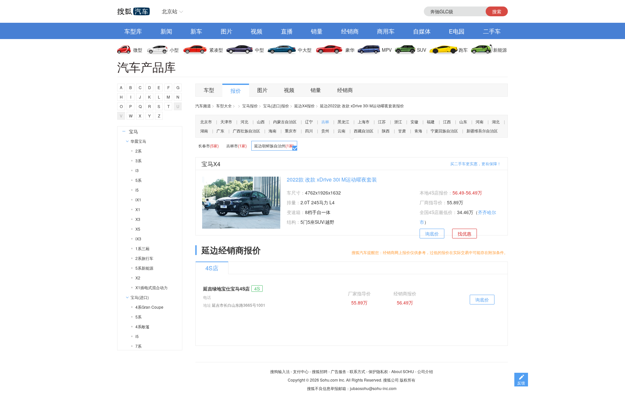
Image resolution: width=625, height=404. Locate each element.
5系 (138, 180)
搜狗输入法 (280, 371)
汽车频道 (203, 105)
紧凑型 (216, 50)
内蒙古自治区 (285, 121)
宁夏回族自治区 (444, 130)
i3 (137, 170)
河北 (244, 121)
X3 (137, 219)
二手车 (492, 31)
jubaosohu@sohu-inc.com (373, 388)
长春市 (208, 145)
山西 (261, 121)
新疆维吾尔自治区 (482, 130)
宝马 (133, 131)
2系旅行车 (144, 258)
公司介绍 (425, 371)
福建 (431, 121)
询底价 (432, 233)
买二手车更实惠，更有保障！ (475, 163)
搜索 (496, 11)
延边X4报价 (304, 105)
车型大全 (224, 105)
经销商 (350, 31)
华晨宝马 (138, 141)
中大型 (305, 50)
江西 (447, 121)
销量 (317, 31)
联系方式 (357, 371)
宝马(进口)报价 (276, 105)
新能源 (500, 50)
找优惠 (464, 233)
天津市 (226, 121)
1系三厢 (142, 248)
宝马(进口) (140, 297)
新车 (196, 31)
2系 (138, 151)
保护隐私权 (378, 371)
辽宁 (309, 121)
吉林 (325, 121)
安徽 (414, 121)
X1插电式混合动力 (151, 287)
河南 (479, 121)
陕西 (386, 130)
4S (257, 288)
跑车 (463, 50)
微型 (137, 50)
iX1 (138, 199)
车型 (209, 90)
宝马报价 (250, 105)
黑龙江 (343, 121)
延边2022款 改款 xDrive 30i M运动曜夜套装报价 (362, 105)
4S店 (211, 267)
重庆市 (291, 130)
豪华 (349, 50)
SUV (421, 50)
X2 (137, 277)
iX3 (138, 238)
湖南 (204, 130)
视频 (256, 31)
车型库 (133, 31)
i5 (137, 190)
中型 (259, 50)
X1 (137, 209)
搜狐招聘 (319, 371)
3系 (138, 160)
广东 (220, 130)
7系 (138, 346)
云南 (341, 130)
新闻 (166, 31)
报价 (235, 90)
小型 (174, 50)
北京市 (206, 121)
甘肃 (402, 130)
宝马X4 (210, 163)
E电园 (457, 31)
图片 (226, 31)
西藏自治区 (363, 130)
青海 (418, 130)
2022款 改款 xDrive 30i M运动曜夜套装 (332, 179)
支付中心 (301, 371)
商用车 (386, 31)
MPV (387, 50)
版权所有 (407, 380)
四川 (309, 130)
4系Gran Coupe (149, 307)
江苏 (382, 121)
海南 (272, 130)
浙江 (398, 121)
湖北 (496, 121)
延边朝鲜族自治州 (274, 145)
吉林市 (236, 145)
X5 (137, 229)
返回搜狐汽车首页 (133, 11)
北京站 (169, 11)
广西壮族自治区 (246, 130)
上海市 (363, 121)
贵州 (325, 130)
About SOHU (402, 371)
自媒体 (422, 31)
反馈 (521, 382)
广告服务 (338, 371)
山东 (463, 121)
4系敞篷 (142, 326)
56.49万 (405, 302)
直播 (287, 31)
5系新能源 (144, 268)
